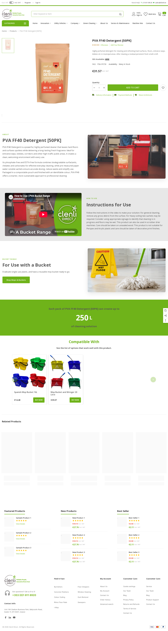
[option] (52, 74)
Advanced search (106, 604)
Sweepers (81, 602)
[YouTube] (14, 617)
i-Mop (56, 607)
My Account (104, 591)
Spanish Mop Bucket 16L (25, 392)
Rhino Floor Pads (60, 602)
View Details (20, 524)
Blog (125, 595)
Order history (105, 600)
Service (149, 586)
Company (74, 23)
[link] (163, 88)
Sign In (37, 2)
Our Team (127, 591)
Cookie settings (129, 586)
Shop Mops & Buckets (16, 280)
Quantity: (96, 82)
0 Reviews (104, 45)
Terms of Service (129, 609)
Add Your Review (117, 45)
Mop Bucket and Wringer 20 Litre (64, 393)
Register (28, 2)
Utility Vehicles (60, 23)
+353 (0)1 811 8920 (24, 595)
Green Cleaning (89, 23)
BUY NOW (39, 400)
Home (35, 23)
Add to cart (132, 87)
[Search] (120, 14)
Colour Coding (59, 597)
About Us (104, 23)
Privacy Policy (128, 600)
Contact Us (150, 23)
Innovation (45, 23)
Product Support (152, 600)
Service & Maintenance (120, 23)
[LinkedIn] (10, 617)
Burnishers (58, 587)
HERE (107, 59)
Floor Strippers (83, 587)
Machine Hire (137, 23)
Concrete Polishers (61, 592)
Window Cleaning (84, 592)
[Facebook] (5, 617)
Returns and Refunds (131, 604)
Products (13, 31)
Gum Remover (83, 597)
